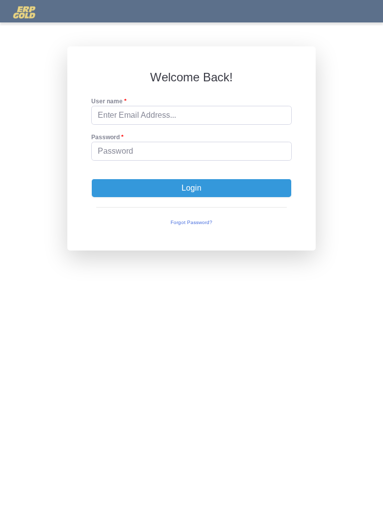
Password (105, 137)
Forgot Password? (191, 222)
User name (107, 101)
